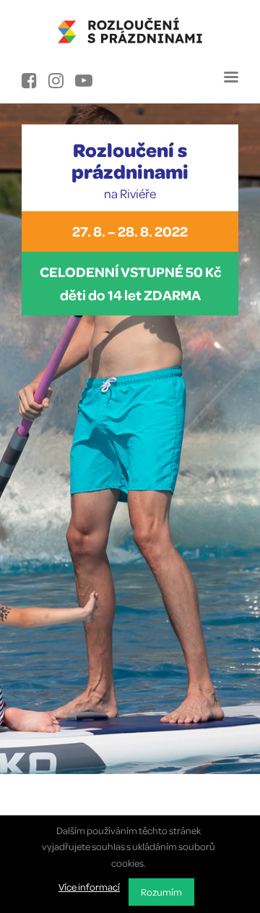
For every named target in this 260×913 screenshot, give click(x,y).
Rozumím (161, 892)
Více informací (89, 886)
